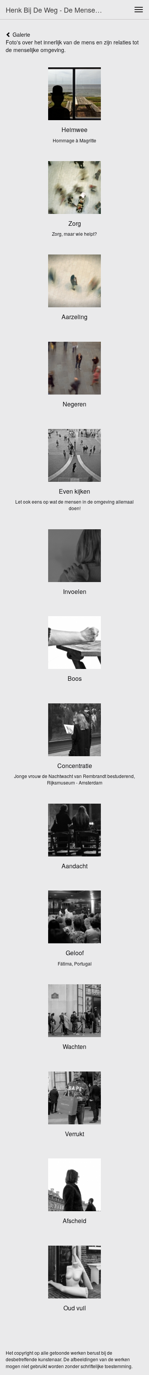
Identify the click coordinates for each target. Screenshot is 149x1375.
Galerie (20, 34)
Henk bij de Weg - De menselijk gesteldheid (57, 10)
